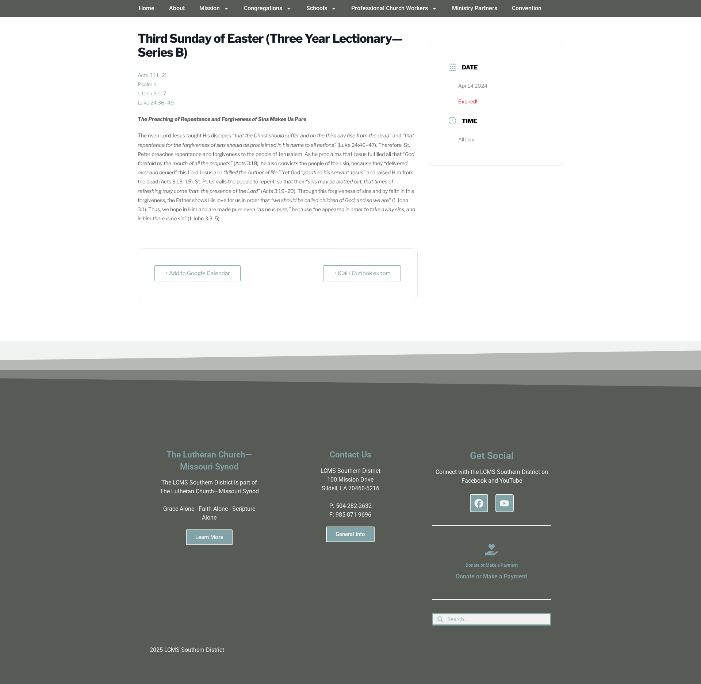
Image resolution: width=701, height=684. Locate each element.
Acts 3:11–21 (152, 75)
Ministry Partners (474, 8)
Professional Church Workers (389, 8)
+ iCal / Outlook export (362, 273)
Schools (316, 8)
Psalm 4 (147, 84)
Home (146, 8)
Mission (209, 8)
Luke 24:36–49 (156, 102)
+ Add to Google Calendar (197, 273)
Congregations (263, 8)
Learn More (209, 537)
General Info (350, 534)
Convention (526, 8)
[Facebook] (479, 503)
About (177, 8)
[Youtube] (504, 503)
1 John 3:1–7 (152, 93)
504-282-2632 (354, 505)
